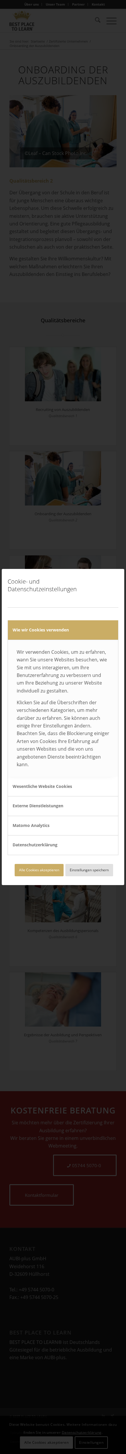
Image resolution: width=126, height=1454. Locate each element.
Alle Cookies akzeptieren (39, 869)
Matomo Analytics (31, 825)
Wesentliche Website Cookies (42, 786)
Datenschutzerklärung (35, 845)
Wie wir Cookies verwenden (41, 630)
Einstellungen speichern (89, 869)
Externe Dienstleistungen (38, 805)
